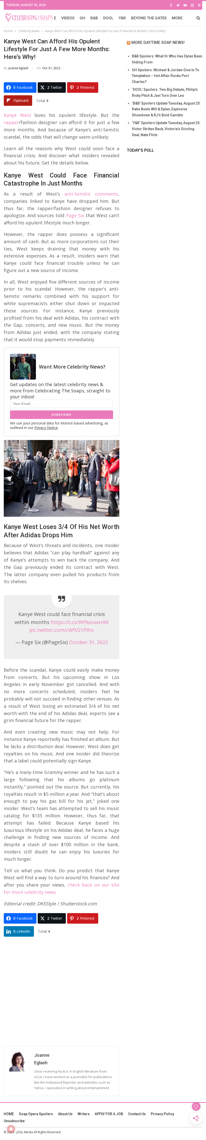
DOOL (108, 18)
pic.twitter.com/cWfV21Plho (61, 630)
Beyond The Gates (149, 18)
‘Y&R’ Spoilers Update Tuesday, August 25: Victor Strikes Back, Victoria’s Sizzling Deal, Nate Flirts (166, 129)
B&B (94, 18)
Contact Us (137, 1114)
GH (82, 18)
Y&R (122, 18)
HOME (9, 1114)
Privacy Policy (162, 1114)
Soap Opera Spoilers (36, 1114)
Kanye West (17, 115)
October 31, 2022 (88, 642)
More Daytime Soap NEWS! (158, 42)
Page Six (75, 215)
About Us (65, 1114)
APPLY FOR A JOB (109, 1114)
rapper (11, 122)
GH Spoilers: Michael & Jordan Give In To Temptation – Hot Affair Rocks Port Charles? (165, 76)
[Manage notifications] (11, 1129)
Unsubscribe (14, 1121)
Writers (84, 1114)
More (177, 18)
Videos (67, 18)
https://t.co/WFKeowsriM (80, 622)
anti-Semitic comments (91, 194)
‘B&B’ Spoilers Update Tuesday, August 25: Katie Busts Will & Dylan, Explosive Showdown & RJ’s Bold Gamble (166, 109)
